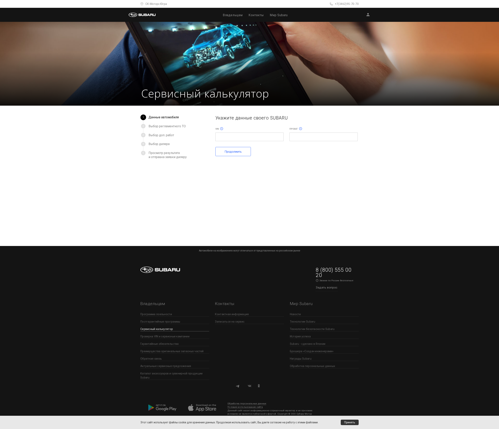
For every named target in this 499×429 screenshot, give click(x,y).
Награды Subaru (300, 358)
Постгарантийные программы (160, 321)
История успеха (300, 336)
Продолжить (233, 151)
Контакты (256, 15)
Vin (217, 129)
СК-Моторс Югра (156, 3)
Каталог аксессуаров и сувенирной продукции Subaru (171, 375)
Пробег (293, 129)
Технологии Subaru (302, 321)
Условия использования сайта (245, 407)
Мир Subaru (279, 15)
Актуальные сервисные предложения (165, 366)
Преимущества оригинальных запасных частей (171, 351)
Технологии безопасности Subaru (312, 329)
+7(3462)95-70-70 (347, 3)
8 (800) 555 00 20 (333, 272)
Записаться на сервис (229, 321)
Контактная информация (232, 314)
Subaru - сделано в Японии (308, 343)
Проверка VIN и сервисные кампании (164, 336)
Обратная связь (151, 358)
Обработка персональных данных (312, 366)
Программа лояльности (156, 314)
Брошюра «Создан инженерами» (312, 351)
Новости (295, 314)
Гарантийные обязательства (159, 343)
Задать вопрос (327, 287)
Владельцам (233, 15)
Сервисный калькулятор (156, 329)
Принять (349, 422)
